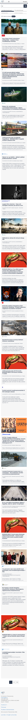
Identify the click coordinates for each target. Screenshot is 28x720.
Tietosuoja (3, 707)
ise (13, 16)
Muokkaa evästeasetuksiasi (7, 709)
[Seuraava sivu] (14, 682)
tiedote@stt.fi (4, 697)
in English (8, 714)
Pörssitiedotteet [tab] (19, 10)
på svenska (14, 714)
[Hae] (25, 6)
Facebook (3, 704)
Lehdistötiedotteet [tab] (7, 10)
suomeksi (3, 714)
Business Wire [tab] (5, 12)
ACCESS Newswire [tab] (19, 12)
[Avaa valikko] (9, 1)
